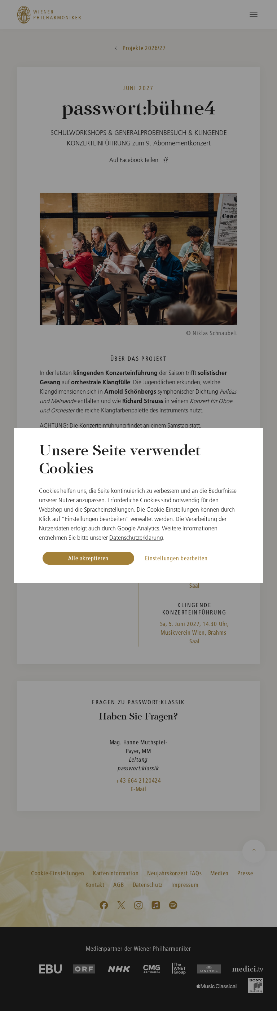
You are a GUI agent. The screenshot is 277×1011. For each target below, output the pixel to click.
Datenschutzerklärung (136, 537)
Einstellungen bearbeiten (176, 558)
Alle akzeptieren (88, 558)
